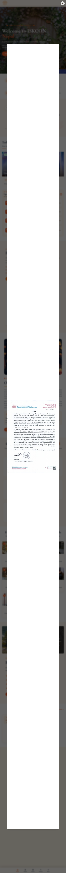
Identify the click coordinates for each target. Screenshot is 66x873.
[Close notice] (63, 3)
